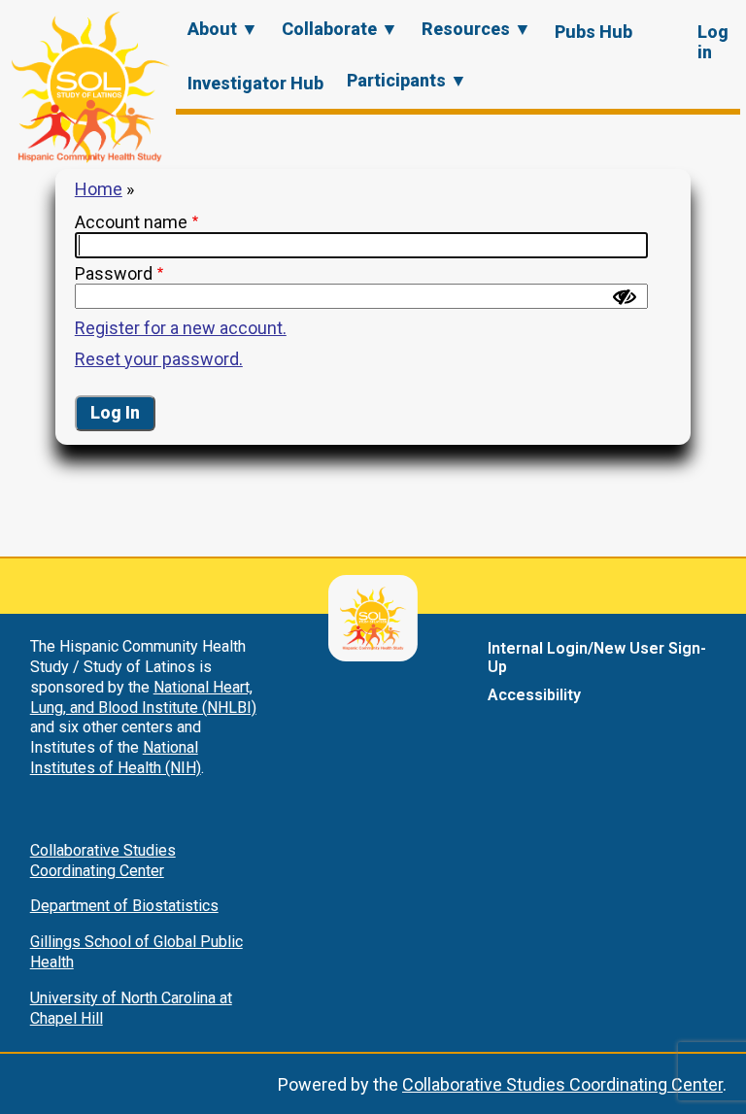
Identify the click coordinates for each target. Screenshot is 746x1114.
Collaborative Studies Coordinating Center (103, 860)
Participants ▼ (407, 80)
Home (98, 189)
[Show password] (624, 297)
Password (114, 273)
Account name (131, 222)
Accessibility (534, 695)
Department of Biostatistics (124, 905)
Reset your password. (159, 359)
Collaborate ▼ (340, 28)
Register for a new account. (181, 328)
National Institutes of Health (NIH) (115, 757)
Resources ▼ (476, 28)
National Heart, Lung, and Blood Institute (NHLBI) (143, 697)
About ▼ (222, 28)
